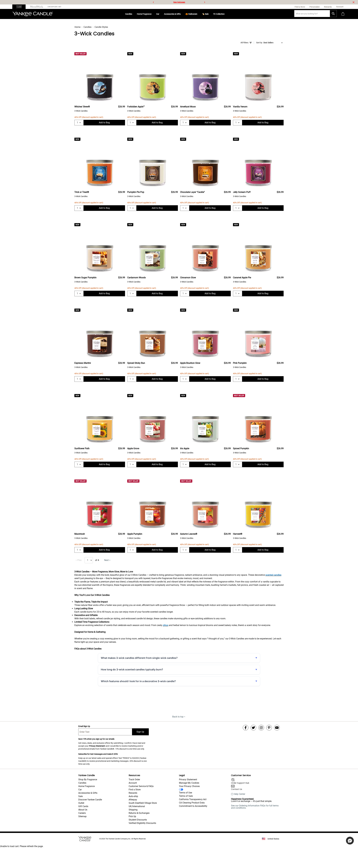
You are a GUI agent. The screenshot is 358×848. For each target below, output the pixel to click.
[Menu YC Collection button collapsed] (225, 14)
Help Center (239, 794)
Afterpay (133, 799)
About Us (82, 809)
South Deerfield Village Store (143, 803)
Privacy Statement (97, 746)
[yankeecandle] (20, 6)
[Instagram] (261, 727)
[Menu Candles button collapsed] (133, 14)
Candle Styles (101, 27)
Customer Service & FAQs (141, 786)
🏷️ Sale (205, 14)
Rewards (133, 793)
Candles (128, 14)
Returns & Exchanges (139, 813)
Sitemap (82, 816)
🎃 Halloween (191, 14)
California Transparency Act (192, 799)
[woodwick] (37, 6)
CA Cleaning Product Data (192, 802)
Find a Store (135, 789)
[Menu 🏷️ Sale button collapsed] (209, 14)
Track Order (134, 779)
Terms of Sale (186, 796)
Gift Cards (83, 806)
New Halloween (179, 2)
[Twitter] (253, 727)
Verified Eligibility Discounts (142, 823)
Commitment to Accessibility (193, 806)
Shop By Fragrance (87, 779)
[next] (204, 2)
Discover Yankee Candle (90, 799)
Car (157, 14)
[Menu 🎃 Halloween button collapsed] (198, 14)
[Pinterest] (269, 727)
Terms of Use (185, 792)
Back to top (177, 716)
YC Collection (219, 14)
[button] (350, 841)
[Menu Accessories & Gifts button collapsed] (181, 14)
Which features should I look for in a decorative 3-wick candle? (138, 681)
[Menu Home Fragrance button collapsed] (152, 14)
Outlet (81, 803)
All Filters (244, 42)
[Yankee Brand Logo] (32, 14)
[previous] (153, 2)
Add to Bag (104, 122)
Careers (82, 813)
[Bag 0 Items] (343, 14)
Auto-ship (133, 796)
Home (77, 27)
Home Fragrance (144, 14)
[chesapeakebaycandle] (54, 6)
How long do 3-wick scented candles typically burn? (132, 669)
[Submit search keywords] (333, 13)
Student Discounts (138, 819)
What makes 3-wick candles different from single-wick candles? (139, 657)
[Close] (353, 2)
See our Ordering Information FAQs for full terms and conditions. (255, 806)
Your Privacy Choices (189, 786)
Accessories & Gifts (172, 14)
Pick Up (132, 816)
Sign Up (140, 731)
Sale (80, 796)
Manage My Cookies (189, 783)
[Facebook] (245, 727)
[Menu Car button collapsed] (160, 14)
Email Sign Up (84, 726)
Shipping (133, 809)
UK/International (137, 806)
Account (133, 783)
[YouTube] (277, 727)
